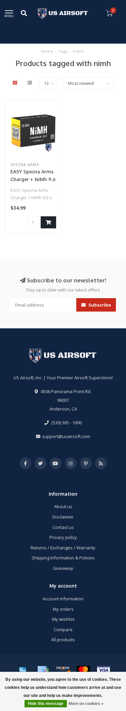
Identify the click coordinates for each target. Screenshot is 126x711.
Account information (63, 599)
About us (63, 506)
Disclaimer (63, 517)
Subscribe (99, 305)
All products (63, 640)
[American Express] (22, 670)
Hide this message (46, 703)
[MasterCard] (83, 670)
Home (47, 51)
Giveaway (63, 568)
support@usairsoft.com (66, 436)
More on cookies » (86, 703)
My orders (63, 609)
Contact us (63, 527)
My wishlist (63, 619)
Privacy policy (63, 537)
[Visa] (103, 670)
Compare (63, 629)
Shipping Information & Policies (63, 558)
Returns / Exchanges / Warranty (63, 548)
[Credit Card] (43, 670)
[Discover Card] (63, 670)
